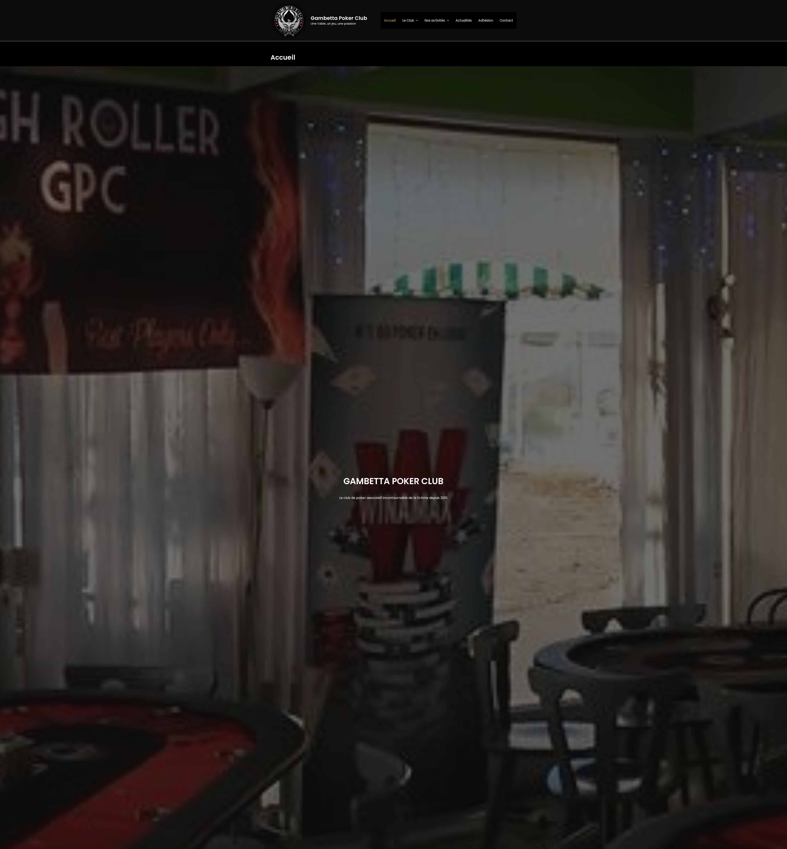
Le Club (408, 20)
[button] (416, 20)
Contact (506, 20)
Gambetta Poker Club (339, 18)
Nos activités (434, 20)
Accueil (390, 20)
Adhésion (485, 20)
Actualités (464, 20)
